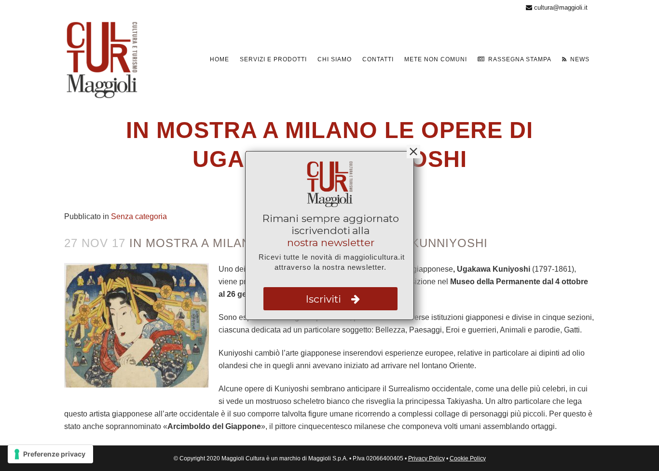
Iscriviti (325, 299)
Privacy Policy (426, 458)
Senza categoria (139, 216)
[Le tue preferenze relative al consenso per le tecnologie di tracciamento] (50, 454)
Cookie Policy (468, 458)
